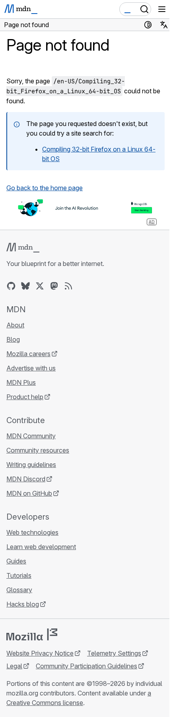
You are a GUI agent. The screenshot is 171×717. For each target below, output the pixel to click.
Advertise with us (31, 368)
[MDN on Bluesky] (25, 286)
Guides (16, 561)
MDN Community (31, 436)
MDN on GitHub (29, 493)
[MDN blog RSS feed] (68, 286)
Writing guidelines (31, 465)
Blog (13, 339)
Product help (24, 397)
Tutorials (18, 575)
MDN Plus (21, 382)
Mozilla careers (28, 354)
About (15, 325)
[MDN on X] (40, 286)
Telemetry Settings (114, 653)
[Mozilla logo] (31, 634)
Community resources (37, 450)
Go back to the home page (44, 188)
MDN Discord (25, 479)
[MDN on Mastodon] (54, 286)
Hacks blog (22, 604)
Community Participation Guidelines (86, 666)
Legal (14, 666)
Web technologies (32, 532)
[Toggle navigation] (162, 9)
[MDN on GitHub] (11, 286)
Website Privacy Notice (40, 653)
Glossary (19, 590)
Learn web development (41, 547)
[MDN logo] (22, 247)
